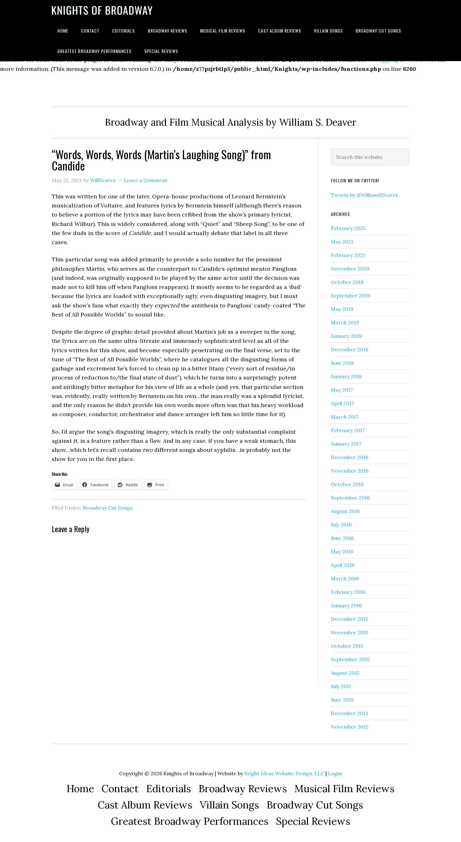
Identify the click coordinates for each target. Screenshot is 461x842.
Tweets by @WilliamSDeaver (364, 195)
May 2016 (342, 551)
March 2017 (344, 417)
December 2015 (349, 619)
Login (335, 773)
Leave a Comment (145, 180)
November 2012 (349, 727)
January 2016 (346, 605)
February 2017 (348, 430)
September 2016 (350, 497)
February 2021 (348, 255)
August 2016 (345, 511)
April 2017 (342, 403)
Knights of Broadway (102, 10)
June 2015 (342, 700)
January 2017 (346, 444)
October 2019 (347, 282)
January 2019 (346, 336)
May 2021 (342, 241)
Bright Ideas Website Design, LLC (284, 773)
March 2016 (345, 578)
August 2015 (345, 673)
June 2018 (342, 363)
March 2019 (345, 322)
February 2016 (348, 592)
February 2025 (348, 228)
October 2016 (347, 484)
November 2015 (349, 632)
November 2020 (350, 268)
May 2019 (342, 309)
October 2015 (347, 646)
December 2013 (349, 713)
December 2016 (349, 457)
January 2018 (346, 376)
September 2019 (350, 295)
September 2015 (350, 659)
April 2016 (342, 565)
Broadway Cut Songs (108, 508)
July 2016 (341, 524)
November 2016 (349, 471)
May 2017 (342, 390)
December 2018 (349, 349)
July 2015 (341, 686)
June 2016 (342, 538)
